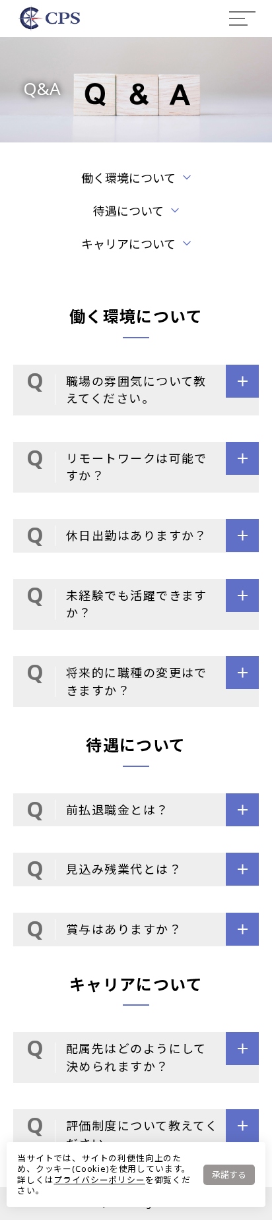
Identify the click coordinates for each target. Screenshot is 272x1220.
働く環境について (128, 178)
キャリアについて (128, 244)
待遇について (128, 211)
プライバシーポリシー (99, 1180)
